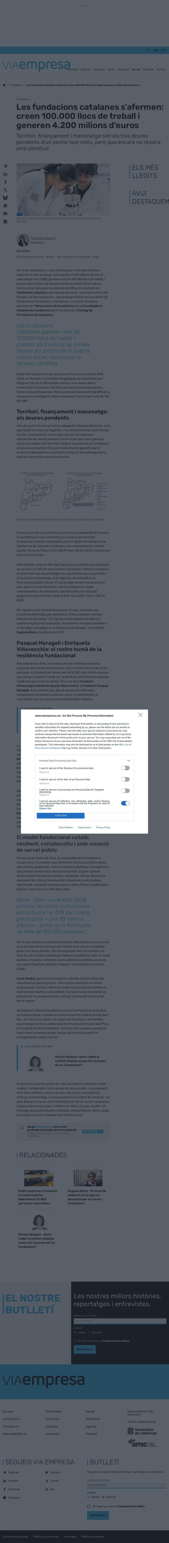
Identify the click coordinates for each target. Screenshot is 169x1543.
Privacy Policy (103, 827)
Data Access (84, 827)
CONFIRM (61, 815)
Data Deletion (66, 827)
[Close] (141, 716)
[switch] (125, 768)
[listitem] (84, 760)
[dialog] (84, 772)
